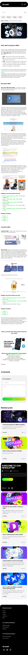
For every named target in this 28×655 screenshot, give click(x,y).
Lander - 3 (5, 219)
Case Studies (6, 627)
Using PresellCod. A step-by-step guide (13, 560)
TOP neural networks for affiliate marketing (14, 424)
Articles (8, 17)
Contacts (5, 616)
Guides (14, 17)
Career (4, 612)
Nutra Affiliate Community (15, 354)
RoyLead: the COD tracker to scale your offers (13, 507)
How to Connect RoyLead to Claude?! (12, 451)
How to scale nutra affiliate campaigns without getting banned (12, 588)
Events (4, 614)
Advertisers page (7, 636)
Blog (2, 20)
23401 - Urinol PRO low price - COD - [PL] (12, 300)
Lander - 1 (5, 215)
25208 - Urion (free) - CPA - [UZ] (10, 199)
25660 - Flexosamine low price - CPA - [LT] (13, 297)
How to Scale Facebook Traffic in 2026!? (13, 534)
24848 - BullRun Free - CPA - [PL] (10, 202)
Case (3, 17)
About (4, 610)
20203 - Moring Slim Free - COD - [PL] (12, 195)
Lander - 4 (5, 220)
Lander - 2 (5, 217)
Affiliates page (6, 625)
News (20, 17)
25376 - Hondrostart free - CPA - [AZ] (11, 205)
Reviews (4, 628)
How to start (6, 638)
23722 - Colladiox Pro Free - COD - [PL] (12, 208)
